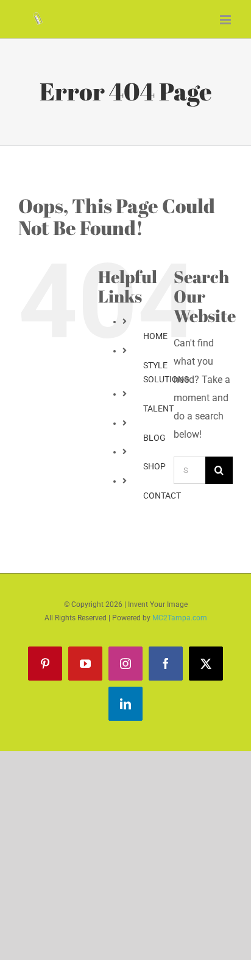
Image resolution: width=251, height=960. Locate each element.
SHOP (154, 466)
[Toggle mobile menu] (226, 19)
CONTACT (162, 495)
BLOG (154, 438)
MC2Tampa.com (179, 618)
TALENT (158, 408)
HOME (155, 336)
